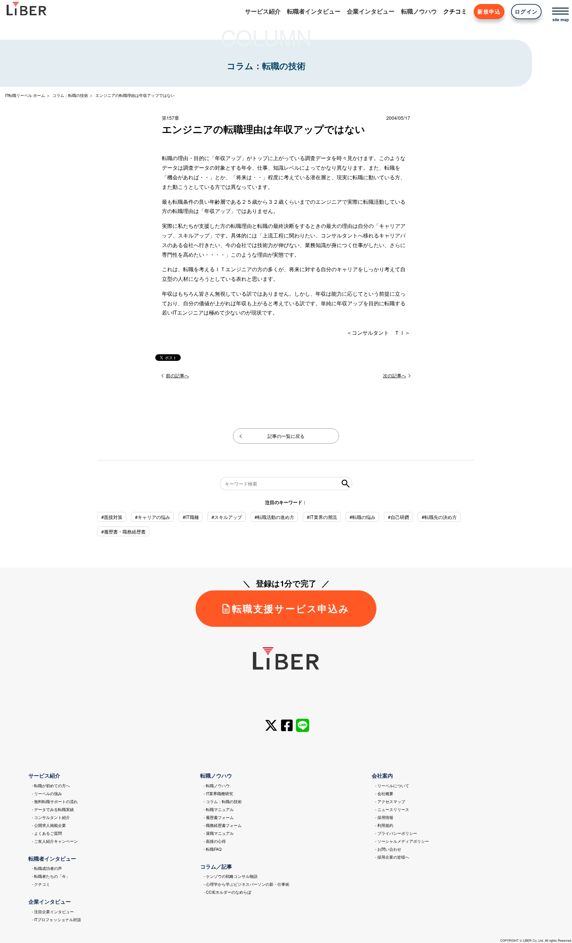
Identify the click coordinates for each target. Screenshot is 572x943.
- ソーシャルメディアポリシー (402, 841)
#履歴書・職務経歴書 (123, 531)
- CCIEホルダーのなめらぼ (227, 892)
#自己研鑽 (398, 517)
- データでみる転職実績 (53, 809)
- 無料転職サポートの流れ (55, 801)
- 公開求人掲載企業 (49, 825)
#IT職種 (191, 517)
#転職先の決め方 (439, 517)
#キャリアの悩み (152, 517)
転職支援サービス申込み (291, 608)
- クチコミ (41, 884)
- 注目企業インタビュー (53, 911)
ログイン (526, 11)
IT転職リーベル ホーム (25, 95)
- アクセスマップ (390, 801)
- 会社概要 (384, 793)
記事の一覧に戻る (286, 436)
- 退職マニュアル (219, 833)
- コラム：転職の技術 (223, 801)
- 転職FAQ (212, 849)
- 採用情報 (384, 817)
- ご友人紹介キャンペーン (55, 841)
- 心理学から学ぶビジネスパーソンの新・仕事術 (246, 884)
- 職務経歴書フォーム (223, 825)
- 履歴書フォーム (219, 817)
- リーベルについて (392, 785)
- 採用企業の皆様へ (392, 857)
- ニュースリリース (392, 809)
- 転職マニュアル (219, 809)
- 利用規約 (384, 825)
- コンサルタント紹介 (51, 817)
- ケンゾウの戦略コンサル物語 (231, 876)
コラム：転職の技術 (70, 95)
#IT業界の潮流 (322, 517)
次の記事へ (394, 375)
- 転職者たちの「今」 (51, 876)
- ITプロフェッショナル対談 (56, 919)
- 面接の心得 (215, 841)
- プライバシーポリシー (396, 833)
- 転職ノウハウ (217, 785)
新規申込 (489, 11)
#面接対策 (111, 517)
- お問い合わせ (388, 849)
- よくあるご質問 (47, 833)
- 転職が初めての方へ (51, 785)
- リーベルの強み (47, 793)
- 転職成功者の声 (47, 868)
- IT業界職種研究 (218, 793)
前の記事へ (177, 375)
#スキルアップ (227, 517)
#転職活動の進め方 (274, 517)
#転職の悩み (362, 517)
